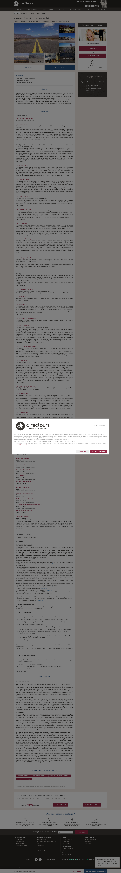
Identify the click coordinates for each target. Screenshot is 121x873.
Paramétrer (83, 451)
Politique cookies (23, 445)
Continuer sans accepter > (100, 425)
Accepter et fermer (98, 451)
